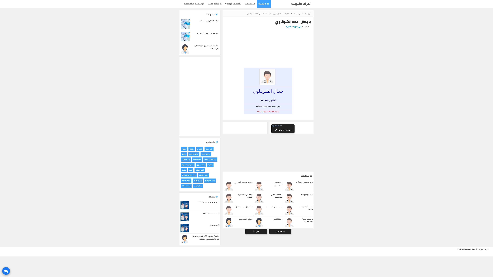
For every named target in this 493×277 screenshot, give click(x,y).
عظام (184, 170)
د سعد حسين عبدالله (283, 130)
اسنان (184, 149)
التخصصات (250, 4)
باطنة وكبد (206, 154)
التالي (257, 231)
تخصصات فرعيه (233, 4)
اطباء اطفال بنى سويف (209, 20)
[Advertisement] (267, 37)
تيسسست (214, 225)
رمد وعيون (201, 164)
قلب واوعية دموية (189, 175)
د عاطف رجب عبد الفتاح (306, 208)
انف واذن (209, 149)
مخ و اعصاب (203, 175)
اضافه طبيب (213, 4)
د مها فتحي (278, 219)
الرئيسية (262, 4)
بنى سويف (296, 26)
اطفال (191, 149)
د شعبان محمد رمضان (244, 206)
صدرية (288, 26)
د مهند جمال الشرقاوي (278, 183)
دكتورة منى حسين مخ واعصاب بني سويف (206, 47)
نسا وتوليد (198, 185)
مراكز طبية (198, 180)
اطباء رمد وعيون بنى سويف (207, 33)
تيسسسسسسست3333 (208, 202)
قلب (190, 170)
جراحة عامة (197, 159)
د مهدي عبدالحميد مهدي (245, 196)
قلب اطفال (200, 170)
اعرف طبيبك (301, 3)
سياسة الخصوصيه (193, 4)
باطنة (184, 154)
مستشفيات (186, 185)
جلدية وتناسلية (187, 164)
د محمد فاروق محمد (275, 206)
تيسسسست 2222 (211, 214)
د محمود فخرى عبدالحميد (277, 196)
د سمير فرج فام (307, 194)
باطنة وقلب (193, 154)
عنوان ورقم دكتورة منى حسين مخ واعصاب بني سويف (205, 238)
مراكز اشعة (186, 180)
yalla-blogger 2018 (466, 249)
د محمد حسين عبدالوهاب (307, 220)
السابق (279, 231)
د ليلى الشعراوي (245, 219)
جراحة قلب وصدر (210, 159)
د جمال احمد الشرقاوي (243, 182)
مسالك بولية (210, 180)
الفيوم (199, 149)
